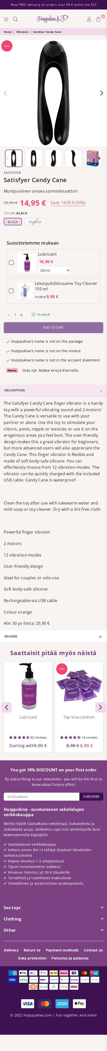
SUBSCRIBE (91, 796)
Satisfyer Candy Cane (47, 32)
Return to (32, 950)
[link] (26, 262)
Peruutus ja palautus (70, 958)
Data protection (32, 958)
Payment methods (62, 950)
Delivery (11, 950)
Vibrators (22, 32)
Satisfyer (12, 173)
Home (7, 32)
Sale (6, 46)
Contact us (93, 950)
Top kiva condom (79, 717)
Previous (5, 93)
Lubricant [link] (47, 254)
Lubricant (28, 717)
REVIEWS (11, 636)
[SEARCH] (15, 19)
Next (102, 93)
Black (13, 222)
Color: (15, 213)
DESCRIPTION (14, 390)
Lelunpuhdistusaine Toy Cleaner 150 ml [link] (66, 286)
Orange (35, 222)
